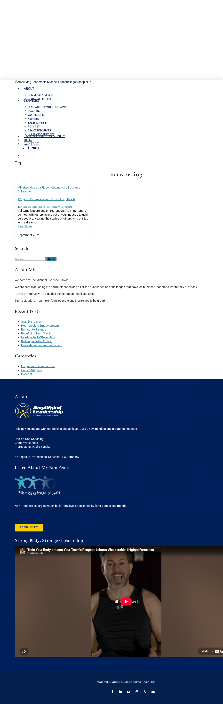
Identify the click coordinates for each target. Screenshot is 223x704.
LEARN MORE (29, 527)
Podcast (55, 207)
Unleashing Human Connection (41, 345)
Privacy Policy (149, 681)
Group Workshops (26, 443)
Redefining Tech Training (37, 333)
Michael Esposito (28, 207)
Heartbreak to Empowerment (40, 326)
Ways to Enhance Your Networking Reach (46, 199)
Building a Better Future (36, 341)
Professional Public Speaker (33, 447)
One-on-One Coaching (29, 439)
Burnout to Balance (33, 329)
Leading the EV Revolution (38, 337)
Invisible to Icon (31, 322)
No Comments (65, 207)
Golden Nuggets (43, 207)
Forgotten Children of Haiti (38, 366)
